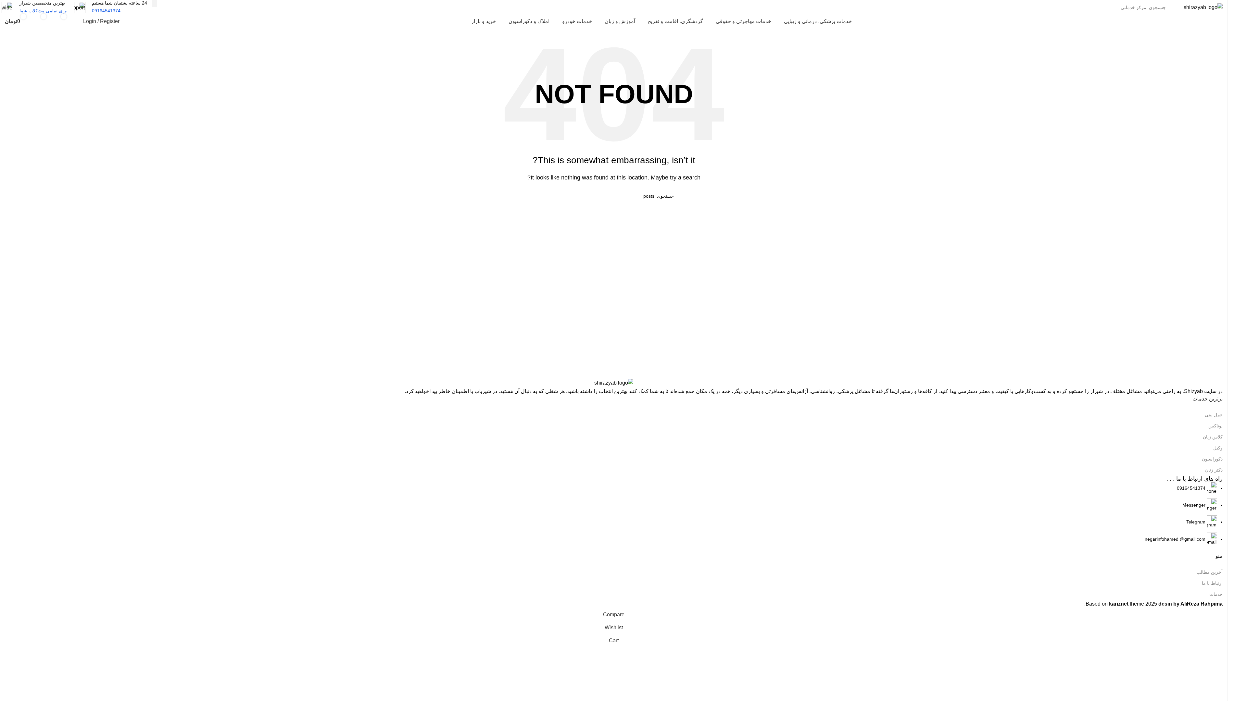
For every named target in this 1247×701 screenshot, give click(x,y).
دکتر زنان (1214, 470)
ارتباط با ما (1212, 583)
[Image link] (613, 382)
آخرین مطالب (1209, 572)
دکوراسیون (1212, 458)
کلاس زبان (1213, 436)
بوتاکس (1215, 425)
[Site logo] (1203, 7)
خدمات (1216, 594)
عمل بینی (1214, 414)
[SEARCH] (154, 3)
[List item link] (614, 514)
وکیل (1218, 447)
